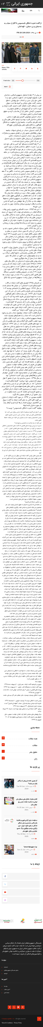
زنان (35, 759)
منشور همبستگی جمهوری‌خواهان (11, 970)
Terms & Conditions (7, 1023)
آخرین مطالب (7, 989)
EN (31, 11)
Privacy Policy (18, 1023)
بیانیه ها (5, 986)
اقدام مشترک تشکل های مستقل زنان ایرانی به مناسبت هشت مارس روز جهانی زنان (26, 802)
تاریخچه (5, 973)
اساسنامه (6, 967)
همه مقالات (32, 739)
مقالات (34, 745)
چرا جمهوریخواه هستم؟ (30, 846)
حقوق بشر (33, 752)
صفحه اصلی (6, 993)
